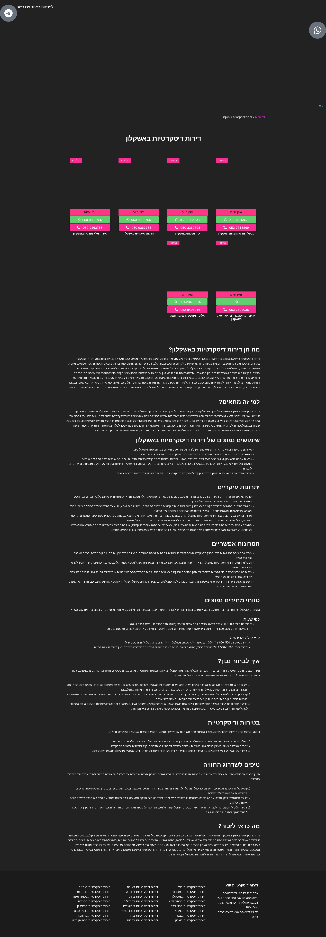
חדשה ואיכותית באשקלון (139, 233)
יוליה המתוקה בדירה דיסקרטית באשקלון (236, 317)
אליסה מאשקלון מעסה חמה (187, 315)
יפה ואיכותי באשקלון (187, 233)
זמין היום (236, 212)
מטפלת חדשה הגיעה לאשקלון (236, 233)
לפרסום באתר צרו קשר (35, 7)
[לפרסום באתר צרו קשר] (8, 13)
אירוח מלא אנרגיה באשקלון (90, 233)
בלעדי (222, 160)
